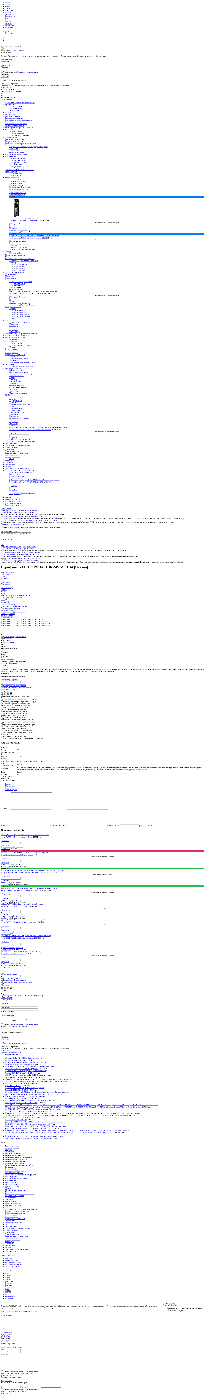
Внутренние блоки (20, 162)
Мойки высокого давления (15, 1190)
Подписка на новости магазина (12, 524)
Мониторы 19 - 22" (21, 264)
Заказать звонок (18, 50)
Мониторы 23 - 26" (21, 266)
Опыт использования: (9, 780)
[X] (11, 693)
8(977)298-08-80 (6, 1334)
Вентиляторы (10, 1152)
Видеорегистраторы (12, 1153)
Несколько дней (11, 790)
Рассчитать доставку (25, 688)
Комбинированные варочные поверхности (20, 1175)
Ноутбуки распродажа (22, 316)
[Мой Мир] (8, 693)
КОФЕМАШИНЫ (12, 1182)
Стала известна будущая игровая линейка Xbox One (20, 554)
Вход (7, 31)
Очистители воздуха (21, 135)
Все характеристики (8, 642)
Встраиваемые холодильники (16, 1161)
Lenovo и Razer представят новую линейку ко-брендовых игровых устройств (29, 520)
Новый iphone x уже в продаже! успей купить (17, 549)
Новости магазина (10, 531)
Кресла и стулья (11, 1184)
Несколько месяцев (12, 788)
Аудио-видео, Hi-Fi (12, 1148)
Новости (8, 20)
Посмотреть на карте (29, 1311)
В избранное (14, 232)
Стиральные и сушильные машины (18, 1228)
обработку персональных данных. (25, 72)
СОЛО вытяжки (11, 1226)
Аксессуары (5, 608)
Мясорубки (9, 1199)
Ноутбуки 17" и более (21, 314)
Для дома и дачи (11, 1167)
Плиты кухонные (11, 1217)
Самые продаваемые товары (11, 1052)
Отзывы (8, 4)
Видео (3, 617)
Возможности (10, 26)
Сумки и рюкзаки (11, 1230)
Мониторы (9, 1192)
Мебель (8, 1188)
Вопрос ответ (10, 16)
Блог (7, 18)
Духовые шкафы (11, 1169)
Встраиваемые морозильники (16, 1159)
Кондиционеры (19, 133)
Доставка (8, 14)
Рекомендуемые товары (13, 503)
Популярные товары (12, 499)
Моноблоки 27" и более (22, 345)
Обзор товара (6, 597)
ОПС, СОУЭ (9, 1207)
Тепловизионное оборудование (16, 1236)
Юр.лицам (9, 10)
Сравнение (26, 230)
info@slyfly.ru (173, 1305)
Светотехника (10, 1221)
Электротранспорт (12, 1251)
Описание (4, 604)
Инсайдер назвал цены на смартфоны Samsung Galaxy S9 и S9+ (24, 516)
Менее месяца (10, 786)
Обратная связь (6, 1332)
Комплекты (18, 164)
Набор (3, 600)
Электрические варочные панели (17, 1249)
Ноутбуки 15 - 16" (20, 312)
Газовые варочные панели (14, 1163)
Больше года (9, 784)
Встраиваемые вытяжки (14, 1155)
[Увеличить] (22, 619)
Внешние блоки (19, 160)
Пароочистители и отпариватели (17, 1211)
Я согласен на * (21, 1371)
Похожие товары (7, 612)
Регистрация (9, 33)
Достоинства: (6, 808)
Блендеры (8, 1150)
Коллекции (9, 27)
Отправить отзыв (146, 825)
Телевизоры (9, 1232)
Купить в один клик (24, 1373)
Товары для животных (13, 1238)
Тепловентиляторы (12, 1234)
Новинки (8, 497)
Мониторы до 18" (20, 270)
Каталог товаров (7, 99)
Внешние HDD (19, 284)
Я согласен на (21, 72)
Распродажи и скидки (13, 501)
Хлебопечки (9, 1244)
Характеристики (7, 606)
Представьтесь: (113, 825)
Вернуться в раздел (8, 595)
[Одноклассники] (5, 693)
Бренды (8, 12)
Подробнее (13, 228)
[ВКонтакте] (2, 693)
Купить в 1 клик (15, 230)
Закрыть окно (6, 87)
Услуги (7, 8)
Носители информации (13, 1203)
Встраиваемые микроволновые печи (18, 1157)
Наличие (4, 614)
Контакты (8, 24)
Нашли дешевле (20, 686)
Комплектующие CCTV (14, 1176)
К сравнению (18, 847)
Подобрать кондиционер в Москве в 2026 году (18, 512)
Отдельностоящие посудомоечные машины (21, 1209)
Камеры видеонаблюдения (14, 1171)
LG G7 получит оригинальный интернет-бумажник (20, 560)
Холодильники (10, 1245)
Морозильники (10, 1198)
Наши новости (6, 509)
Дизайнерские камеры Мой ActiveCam (19, 1165)
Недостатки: (5, 825)
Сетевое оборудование (13, 1222)
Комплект (4, 602)
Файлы (3, 616)
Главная (8, 3)
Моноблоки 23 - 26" (21, 343)
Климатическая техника (14, 1173)
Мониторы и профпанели (14, 1196)
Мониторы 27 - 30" (21, 268)
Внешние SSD (19, 286)
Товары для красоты (12, 1240)
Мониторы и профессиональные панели (19, 1194)
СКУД (7, 1224)
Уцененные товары (12, 505)
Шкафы (8, 1247)
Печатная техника (11, 1215)
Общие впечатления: (59, 825)
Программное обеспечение (15, 1219)
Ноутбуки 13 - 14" (20, 311)
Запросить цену (20, 1391)
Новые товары (10, 1201)
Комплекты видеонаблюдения (16, 1178)
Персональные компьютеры (15, 1213)
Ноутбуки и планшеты (13, 1205)
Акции (7, 6)
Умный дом (9, 1242)
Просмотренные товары (9, 1054)
